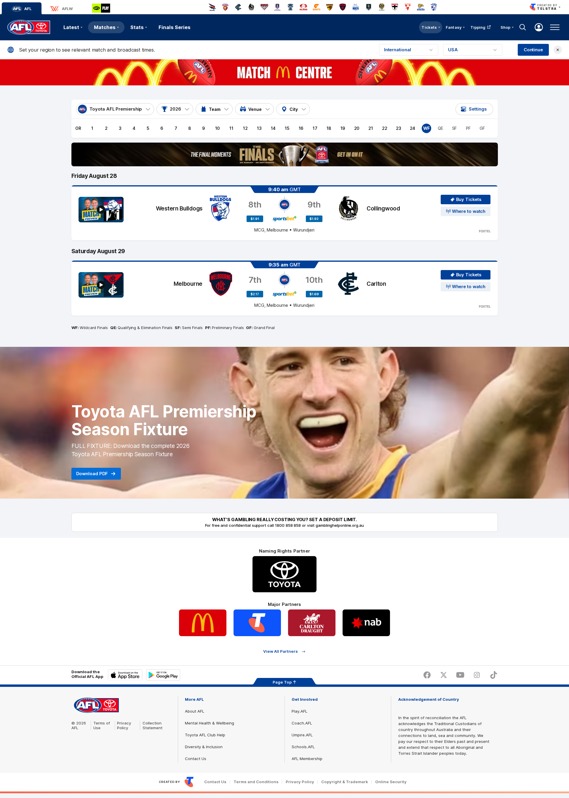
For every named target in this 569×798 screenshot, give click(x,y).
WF (426, 128)
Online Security (391, 782)
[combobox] (408, 49)
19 (343, 128)
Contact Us (195, 758)
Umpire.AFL (302, 734)
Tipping (478, 27)
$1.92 (314, 219)
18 (329, 128)
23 (398, 128)
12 (245, 128)
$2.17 (254, 294)
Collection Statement (152, 725)
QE (440, 128)
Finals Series (175, 27)
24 (412, 128)
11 (231, 128)
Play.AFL (299, 711)
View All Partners (280, 651)
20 (357, 128)
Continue (533, 49)
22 (384, 128)
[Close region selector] (558, 50)
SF (454, 128)
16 (301, 128)
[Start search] (523, 27)
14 (273, 128)
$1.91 (254, 219)
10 (217, 128)
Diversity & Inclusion (204, 746)
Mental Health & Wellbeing (209, 723)
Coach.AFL (302, 723)
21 (370, 128)
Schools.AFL (303, 746)
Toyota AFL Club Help (205, 734)
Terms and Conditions (256, 782)
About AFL (194, 711)
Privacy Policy (124, 725)
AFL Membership (307, 758)
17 (315, 128)
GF (482, 128)
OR (78, 128)
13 (259, 128)
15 (287, 128)
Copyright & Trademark (344, 782)
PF (468, 128)
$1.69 (314, 294)
